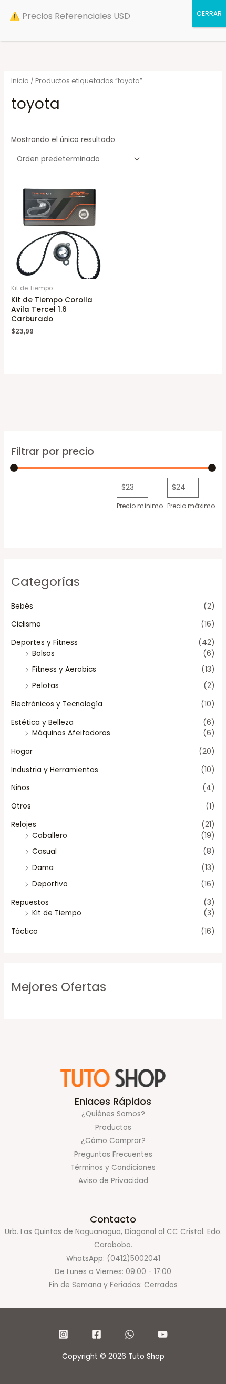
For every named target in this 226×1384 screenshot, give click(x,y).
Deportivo (50, 884)
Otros (21, 806)
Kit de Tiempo (56, 913)
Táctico (24, 931)
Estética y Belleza (42, 723)
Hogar (22, 751)
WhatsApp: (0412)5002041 (113, 1259)
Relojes (23, 825)
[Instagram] (63, 1334)
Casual (44, 851)
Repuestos (30, 902)
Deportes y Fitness (44, 643)
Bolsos (43, 654)
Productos (113, 1128)
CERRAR (209, 13)
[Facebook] (96, 1334)
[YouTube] (162, 1334)
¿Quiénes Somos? (113, 1114)
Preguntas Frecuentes (113, 1154)
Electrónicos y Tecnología (56, 704)
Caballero (49, 836)
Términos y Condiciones (113, 1168)
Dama (43, 868)
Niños (20, 788)
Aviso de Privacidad (113, 1181)
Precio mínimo (140, 505)
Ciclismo (26, 624)
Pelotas (45, 686)
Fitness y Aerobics (64, 669)
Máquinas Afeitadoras (71, 733)
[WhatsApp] (129, 1334)
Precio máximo (191, 505)
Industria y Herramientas (54, 770)
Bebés (22, 606)
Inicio (20, 80)
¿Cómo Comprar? (113, 1141)
